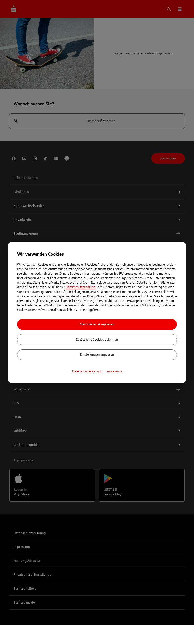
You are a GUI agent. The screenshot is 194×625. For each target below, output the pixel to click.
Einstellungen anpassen (97, 354)
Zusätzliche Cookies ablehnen (97, 339)
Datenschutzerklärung (80, 287)
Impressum (114, 371)
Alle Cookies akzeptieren (97, 324)
